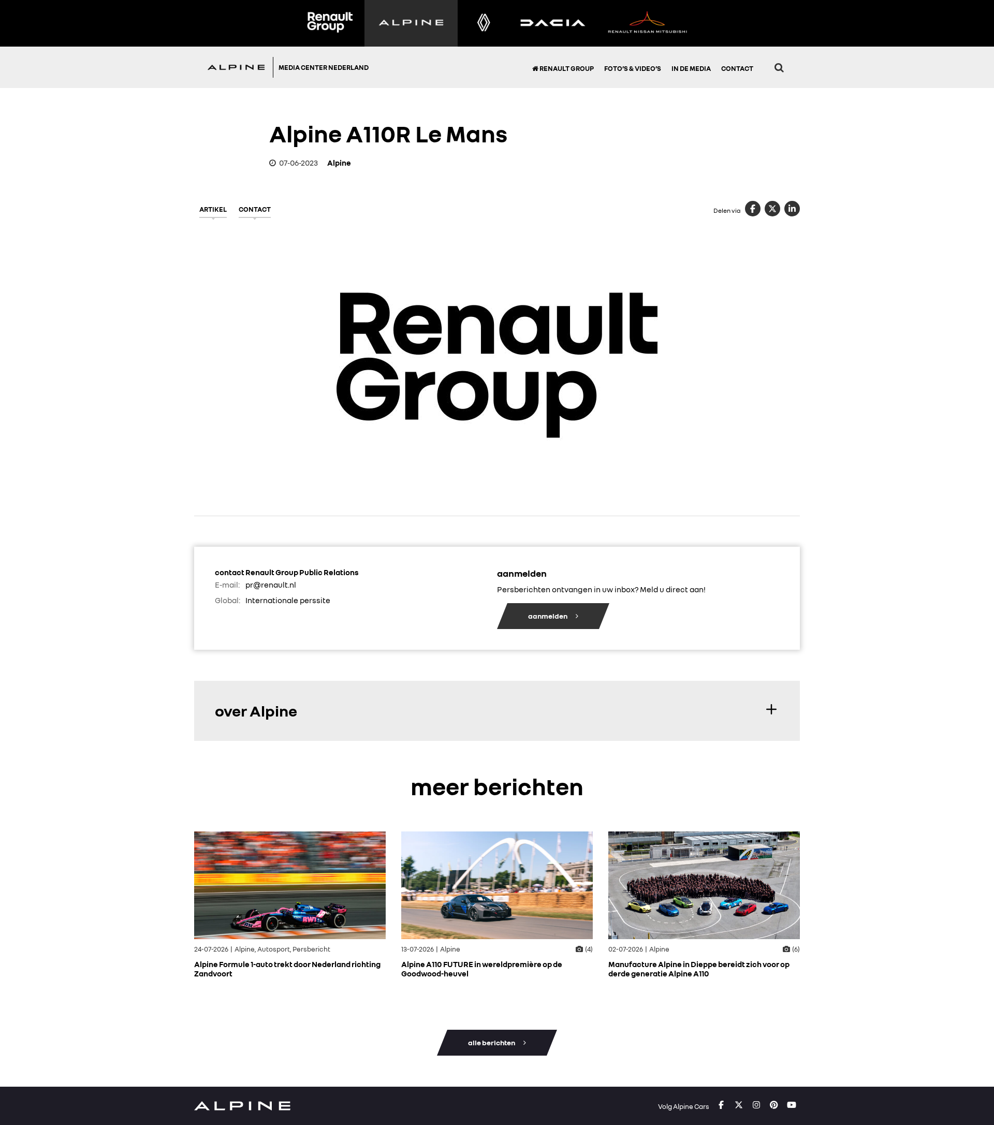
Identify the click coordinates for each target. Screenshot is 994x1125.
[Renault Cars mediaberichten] (484, 23)
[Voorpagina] (238, 67)
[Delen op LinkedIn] (792, 208)
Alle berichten (492, 1042)
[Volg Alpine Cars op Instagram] (756, 1105)
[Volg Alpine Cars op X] (738, 1105)
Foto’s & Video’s (632, 68)
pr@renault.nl (270, 584)
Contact (737, 68)
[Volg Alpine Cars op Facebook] (721, 1105)
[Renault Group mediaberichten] (329, 23)
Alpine (339, 162)
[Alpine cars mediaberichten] (411, 23)
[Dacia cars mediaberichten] (552, 23)
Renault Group (566, 68)
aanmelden (548, 615)
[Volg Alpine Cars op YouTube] (791, 1105)
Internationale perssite (287, 600)
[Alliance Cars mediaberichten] (647, 23)
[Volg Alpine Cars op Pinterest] (774, 1105)
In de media (691, 68)
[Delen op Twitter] (772, 208)
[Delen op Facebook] (753, 208)
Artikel (213, 209)
